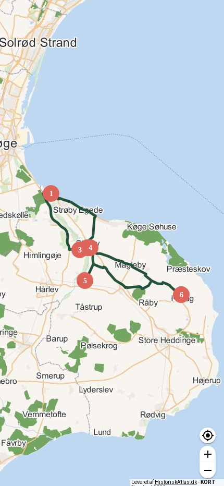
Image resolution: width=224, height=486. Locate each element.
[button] (208, 436)
